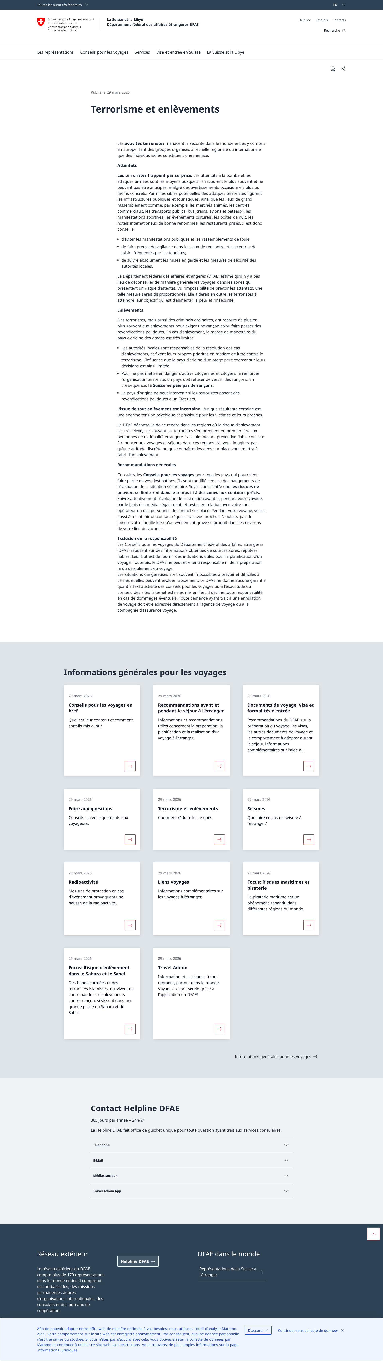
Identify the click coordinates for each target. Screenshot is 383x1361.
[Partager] (343, 68)
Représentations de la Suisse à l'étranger (227, 1271)
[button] (55, 52)
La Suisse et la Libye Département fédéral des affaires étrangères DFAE (153, 22)
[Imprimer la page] (333, 68)
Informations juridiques (57, 1350)
